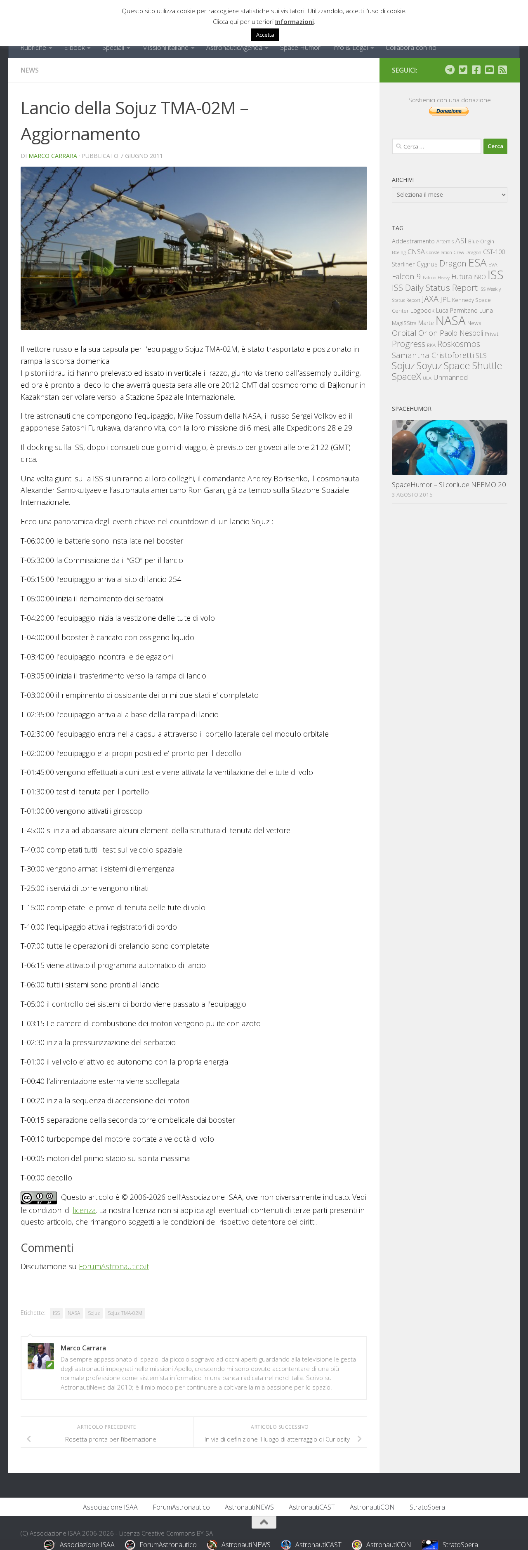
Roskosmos (458, 343)
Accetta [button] (265, 34)
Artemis (445, 241)
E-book (74, 47)
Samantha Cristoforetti (433, 355)
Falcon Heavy (436, 277)
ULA (427, 378)
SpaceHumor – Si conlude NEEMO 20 (449, 484)
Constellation (439, 252)
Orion (428, 332)
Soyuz (429, 365)
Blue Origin (481, 241)
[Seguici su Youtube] (489, 70)
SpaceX (406, 376)
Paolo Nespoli (461, 333)
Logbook (422, 310)
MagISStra (404, 323)
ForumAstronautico (181, 1507)
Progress (408, 343)
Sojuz (94, 1313)
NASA (74, 1313)
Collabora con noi (412, 47)
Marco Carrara (52, 156)
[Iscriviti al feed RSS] (502, 70)
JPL (445, 299)
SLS (481, 355)
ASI (461, 240)
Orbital (404, 332)
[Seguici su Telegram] (450, 70)
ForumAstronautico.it (114, 1266)
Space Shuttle (473, 365)
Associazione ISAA (110, 1507)
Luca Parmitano (457, 310)
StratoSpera (427, 1507)
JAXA (430, 298)
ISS (56, 1313)
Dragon (453, 263)
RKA (431, 345)
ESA (477, 262)
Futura (461, 276)
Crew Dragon (467, 252)
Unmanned (450, 377)
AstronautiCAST (312, 1507)
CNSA (416, 251)
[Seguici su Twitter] (463, 70)
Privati (492, 333)
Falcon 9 (406, 276)
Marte (426, 323)
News (30, 70)
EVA (492, 264)
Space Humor (300, 47)
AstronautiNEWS (249, 1507)
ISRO (480, 277)
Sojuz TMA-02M (125, 1313)
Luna (486, 310)
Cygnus (427, 264)
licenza (84, 1210)
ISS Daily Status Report (435, 287)
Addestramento (413, 241)
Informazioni (294, 21)
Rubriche (33, 47)
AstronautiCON (372, 1507)
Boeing (399, 252)
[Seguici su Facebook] (476, 70)
